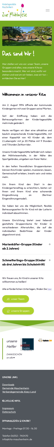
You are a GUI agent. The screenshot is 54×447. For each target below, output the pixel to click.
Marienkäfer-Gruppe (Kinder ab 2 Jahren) (22, 246)
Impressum (8, 408)
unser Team (17, 298)
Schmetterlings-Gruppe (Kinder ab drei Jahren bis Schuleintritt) (24, 262)
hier (49, 288)
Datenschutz (9, 411)
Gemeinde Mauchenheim (15, 388)
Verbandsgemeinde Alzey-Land (19, 391)
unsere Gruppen (20, 310)
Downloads (8, 384)
